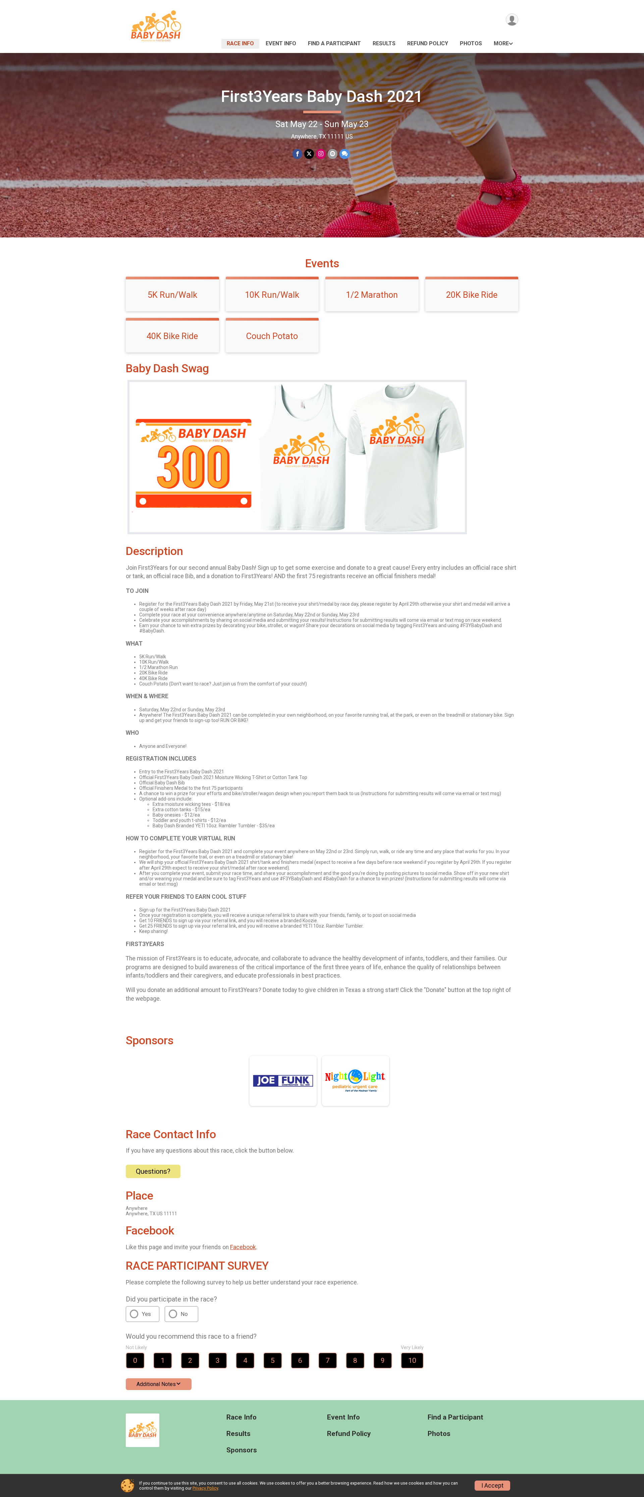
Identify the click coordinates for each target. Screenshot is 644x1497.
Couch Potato (272, 336)
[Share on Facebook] (297, 154)
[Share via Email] (332, 154)
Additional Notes (156, 1384)
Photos (471, 43)
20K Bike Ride (471, 295)
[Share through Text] (344, 154)
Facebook (243, 1247)
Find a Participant (334, 43)
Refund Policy (427, 43)
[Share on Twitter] (309, 154)
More (501, 43)
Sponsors (241, 1450)
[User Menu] (512, 19)
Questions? (153, 1171)
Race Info (240, 43)
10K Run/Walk (272, 295)
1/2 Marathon (372, 295)
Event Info (281, 43)
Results (384, 43)
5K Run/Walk (172, 295)
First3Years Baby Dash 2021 (322, 96)
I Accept (492, 1485)
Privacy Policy (205, 1488)
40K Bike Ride (172, 336)
